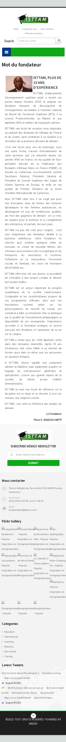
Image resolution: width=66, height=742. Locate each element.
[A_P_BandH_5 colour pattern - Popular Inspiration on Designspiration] (41, 567)
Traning (8, 656)
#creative (47, 673)
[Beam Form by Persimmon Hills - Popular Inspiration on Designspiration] (41, 539)
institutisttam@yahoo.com (23, 509)
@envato (51, 687)
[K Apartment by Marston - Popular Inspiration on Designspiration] (9, 539)
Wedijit (33, 723)
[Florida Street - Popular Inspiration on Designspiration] (25, 536)
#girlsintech (40, 697)
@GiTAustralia (15, 687)
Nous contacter (47, 29)
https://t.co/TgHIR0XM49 (17, 697)
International (11, 636)
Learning (9, 641)
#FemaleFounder (21, 692)
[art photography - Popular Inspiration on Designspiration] (57, 539)
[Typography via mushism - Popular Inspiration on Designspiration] (9, 565)
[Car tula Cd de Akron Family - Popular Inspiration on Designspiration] (25, 565)
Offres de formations (33, 33)
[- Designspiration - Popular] (9, 608)
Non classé (10, 651)
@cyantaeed (47, 692)
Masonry (9, 646)
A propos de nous (29, 29)
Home (15, 29)
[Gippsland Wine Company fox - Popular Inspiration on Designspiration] (57, 565)
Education (9, 631)
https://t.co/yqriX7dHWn (17, 678)
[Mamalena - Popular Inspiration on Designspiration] (57, 589)
